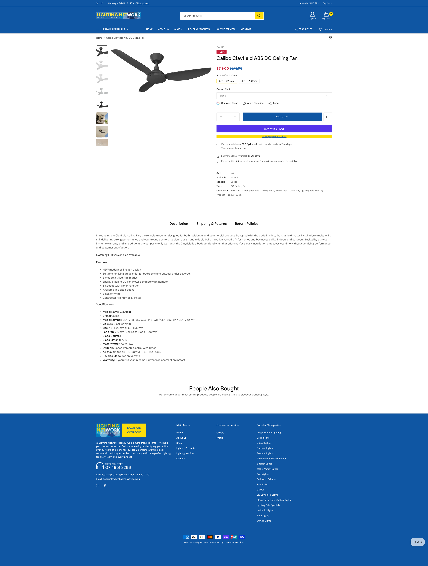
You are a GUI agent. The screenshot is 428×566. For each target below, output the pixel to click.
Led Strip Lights (265, 510)
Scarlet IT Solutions (234, 542)
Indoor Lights (264, 442)
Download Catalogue (134, 430)
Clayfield (125, 312)
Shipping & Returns (211, 223)
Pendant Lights (265, 453)
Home (99, 37)
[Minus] (221, 117)
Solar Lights (263, 515)
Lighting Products (185, 448)
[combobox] (222, 16)
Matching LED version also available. (118, 255)
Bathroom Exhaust (266, 479)
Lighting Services (185, 453)
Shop (179, 442)
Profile (220, 437)
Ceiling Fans (263, 437)
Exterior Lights (264, 463)
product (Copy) (235, 194)
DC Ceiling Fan (238, 186)
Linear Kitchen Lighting (269, 432)
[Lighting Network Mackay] (118, 15)
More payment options (274, 136)
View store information (233, 147)
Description (179, 223)
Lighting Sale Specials (268, 505)
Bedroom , (236, 190)
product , (221, 194)
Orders (220, 432)
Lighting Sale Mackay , (313, 190)
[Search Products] (259, 15)
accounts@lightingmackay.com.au (118, 478)
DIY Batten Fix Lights (267, 494)
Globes (260, 489)
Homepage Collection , (288, 190)
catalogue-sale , (251, 190)
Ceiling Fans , (268, 190)
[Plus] (235, 117)
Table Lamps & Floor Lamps (271, 458)
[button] (328, 117)
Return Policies (246, 223)
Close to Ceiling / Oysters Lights (274, 499)
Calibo (221, 47)
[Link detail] (97, 3)
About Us (181, 437)
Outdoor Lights (265, 448)
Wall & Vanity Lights (267, 468)
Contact (180, 458)
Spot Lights (263, 484)
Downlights (263, 474)
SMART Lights (264, 520)
